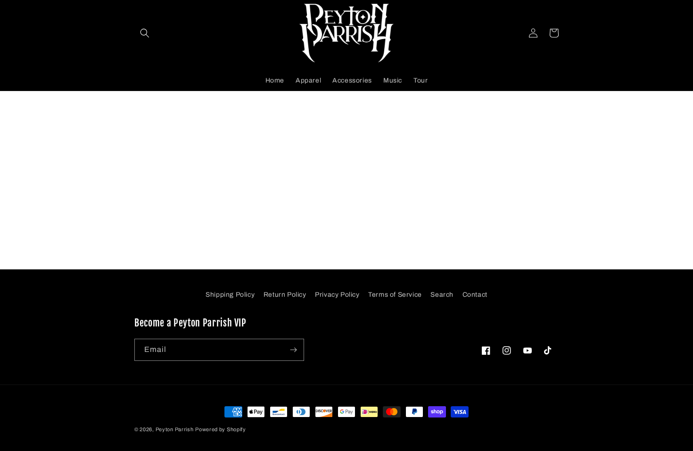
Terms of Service (395, 294)
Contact (474, 294)
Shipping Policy (230, 294)
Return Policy (285, 294)
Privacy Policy (337, 294)
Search (442, 294)
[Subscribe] (293, 350)
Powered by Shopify (220, 429)
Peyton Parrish (175, 429)
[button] (144, 33)
